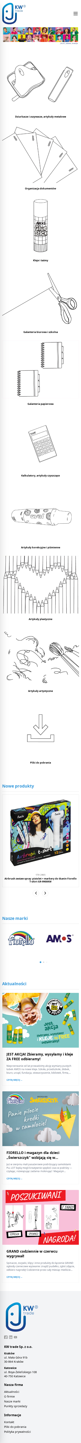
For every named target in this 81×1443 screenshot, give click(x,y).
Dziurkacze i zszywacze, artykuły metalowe (40, 116)
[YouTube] (15, 1337)
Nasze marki (12, 1401)
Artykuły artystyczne (40, 691)
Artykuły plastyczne (40, 619)
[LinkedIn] (11, 1337)
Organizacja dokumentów (40, 188)
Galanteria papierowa (40, 404)
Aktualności (11, 1392)
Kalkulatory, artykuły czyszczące (40, 475)
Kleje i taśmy (40, 260)
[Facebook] (6, 1337)
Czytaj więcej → (14, 1080)
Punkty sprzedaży (15, 1406)
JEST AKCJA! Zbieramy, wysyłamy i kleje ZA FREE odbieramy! (39, 1056)
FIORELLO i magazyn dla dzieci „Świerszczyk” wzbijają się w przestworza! (32, 1157)
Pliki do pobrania (40, 762)
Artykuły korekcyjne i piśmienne (40, 547)
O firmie (9, 1396)
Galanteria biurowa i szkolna (40, 332)
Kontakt (9, 1422)
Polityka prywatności (17, 1432)
